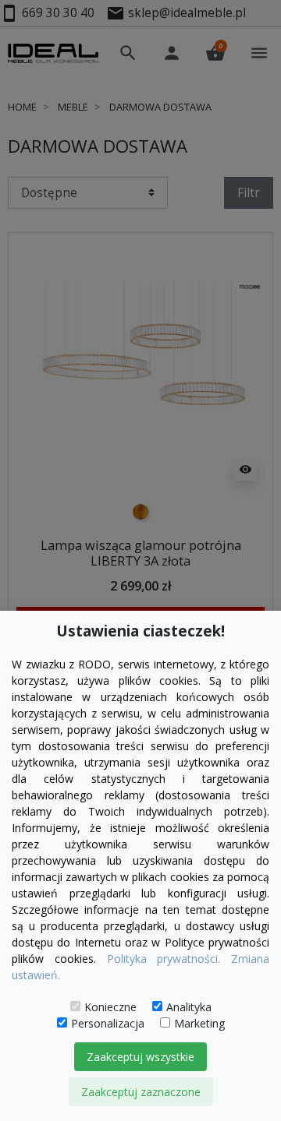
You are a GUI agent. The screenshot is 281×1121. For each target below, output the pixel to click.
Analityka (189, 1006)
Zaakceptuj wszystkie (140, 1056)
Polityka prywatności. (164, 958)
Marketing (199, 1023)
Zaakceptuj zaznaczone (141, 1091)
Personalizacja (107, 1023)
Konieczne (110, 1006)
